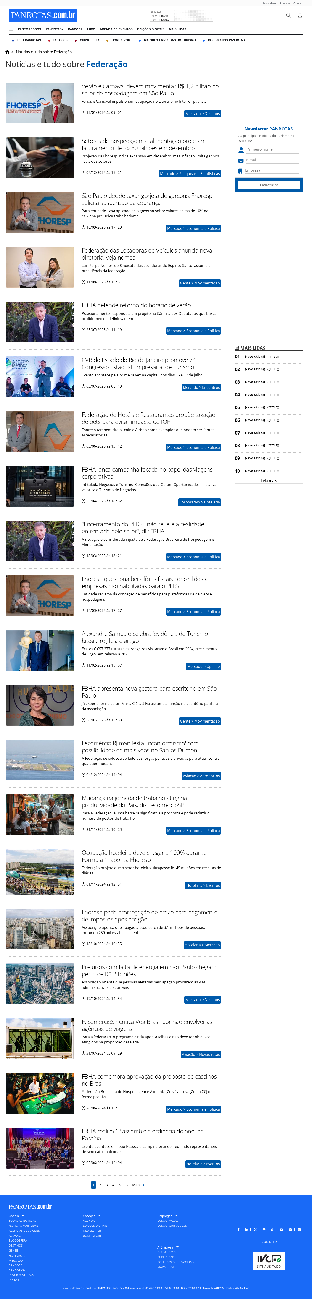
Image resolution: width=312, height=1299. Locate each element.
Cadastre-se (269, 185)
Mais (137, 1184)
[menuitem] (267, 3)
